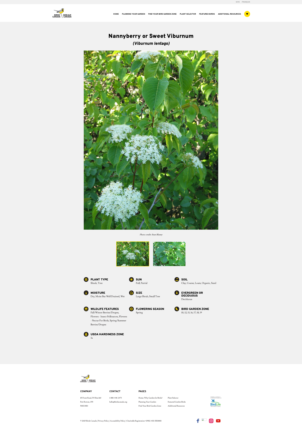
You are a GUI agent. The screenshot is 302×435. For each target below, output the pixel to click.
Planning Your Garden (133, 14)
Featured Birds (207, 14)
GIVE (238, 2)
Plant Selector (188, 14)
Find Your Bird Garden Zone (162, 14)
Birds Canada (91, 421)
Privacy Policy (103, 421)
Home (116, 14)
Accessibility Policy (117, 421)
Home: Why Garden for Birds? (150, 398)
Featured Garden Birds (177, 402)
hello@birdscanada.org (118, 402)
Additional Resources (229, 14)
